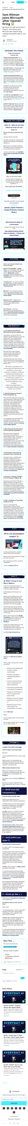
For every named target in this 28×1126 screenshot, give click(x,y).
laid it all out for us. (14, 632)
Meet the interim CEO (10, 285)
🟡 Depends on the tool (12, 956)
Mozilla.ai (6, 621)
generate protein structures (16, 312)
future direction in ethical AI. (15, 446)
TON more (10, 711)
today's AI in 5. (13, 565)
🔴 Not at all (8, 958)
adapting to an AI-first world (10, 935)
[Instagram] (24, 1108)
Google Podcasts (10, 210)
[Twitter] (4, 1108)
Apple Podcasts (17, 207)
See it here (9, 91)
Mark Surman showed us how (11, 768)
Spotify (7, 207)
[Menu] (26, 2)
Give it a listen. (20, 65)
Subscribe (20, 2)
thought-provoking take (18, 898)
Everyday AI (5, 7)
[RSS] (14, 1112)
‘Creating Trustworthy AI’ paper (11, 826)
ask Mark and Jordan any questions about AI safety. (14, 153)
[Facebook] (20, 1108)
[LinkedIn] (8, 1108)
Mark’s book (21, 866)
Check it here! (17, 109)
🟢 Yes (7, 954)
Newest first (19, 969)
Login (13, 2)
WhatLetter (11, 273)
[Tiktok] (16, 1108)
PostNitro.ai (7, 276)
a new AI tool (15, 301)
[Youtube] (12, 1108)
